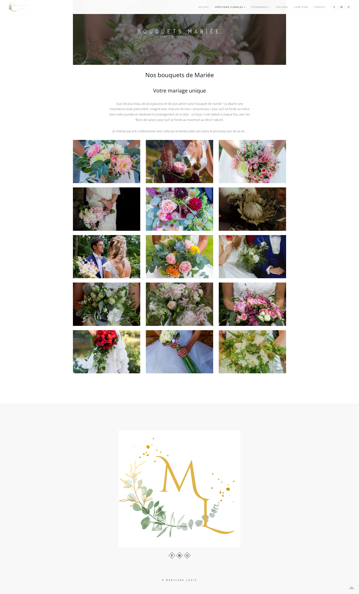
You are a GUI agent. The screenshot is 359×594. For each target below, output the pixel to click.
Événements (259, 7)
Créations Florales (229, 7)
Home (164, 37)
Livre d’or (301, 7)
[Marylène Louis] (18, 7)
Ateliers (282, 7)
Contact (320, 7)
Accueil (203, 7)
